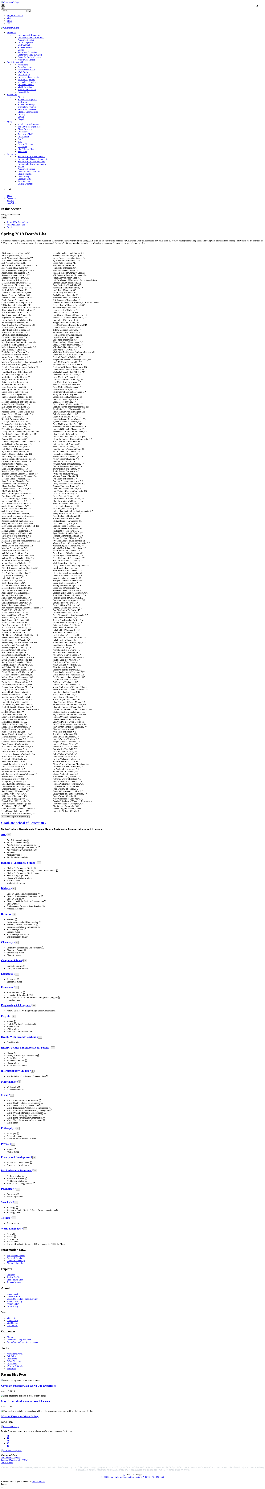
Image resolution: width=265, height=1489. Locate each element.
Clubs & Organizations (28, 112)
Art (3, 834)
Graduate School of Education (31, 37)
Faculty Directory (25, 144)
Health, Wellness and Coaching (19, 1036)
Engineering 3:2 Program (16, 1005)
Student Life (23, 102)
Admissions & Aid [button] (15, 62)
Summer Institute (25, 47)
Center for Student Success (29, 57)
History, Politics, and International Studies (25, 1047)
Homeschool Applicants (28, 77)
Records (10, 200)
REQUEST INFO (15, 15)
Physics (5, 1143)
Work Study (23, 72)
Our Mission (23, 132)
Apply (9, 20)
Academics (11, 198)
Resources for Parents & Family (31, 161)
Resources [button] (11, 154)
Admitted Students (26, 84)
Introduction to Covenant (28, 124)
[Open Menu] (3, 5)
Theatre (6, 1217)
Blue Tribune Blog (26, 149)
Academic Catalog (26, 40)
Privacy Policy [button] (38, 1481)
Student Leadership (26, 104)
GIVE (9, 23)
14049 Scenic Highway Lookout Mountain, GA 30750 (14, 1458)
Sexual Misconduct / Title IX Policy (22, 1299)
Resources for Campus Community (33, 159)
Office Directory (14, 1361)
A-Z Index (11, 1356)
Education (7, 987)
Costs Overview (25, 67)
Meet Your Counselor (27, 89)
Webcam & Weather (15, 1366)
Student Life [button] (12, 94)
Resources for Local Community (32, 164)
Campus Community (16, 1260)
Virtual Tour (12, 1318)
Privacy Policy (13, 1304)
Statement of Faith (26, 134)
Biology (5, 888)
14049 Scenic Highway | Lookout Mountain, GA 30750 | (126, 1477)
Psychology (8, 1188)
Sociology (7, 1202)
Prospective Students (16, 1255)
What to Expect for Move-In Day (20, 1416)
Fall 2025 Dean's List (16, 225)
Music (5, 1094)
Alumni (21, 166)
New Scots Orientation (28, 109)
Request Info (23, 92)
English (5, 1016)
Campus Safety (24, 179)
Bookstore (11, 1368)
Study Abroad (24, 45)
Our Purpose (23, 136)
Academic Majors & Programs (14, 817)
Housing (21, 114)
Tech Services (24, 181)
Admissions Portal (14, 1354)
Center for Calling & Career (30, 55)
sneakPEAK (12, 1325)
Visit (9, 18)
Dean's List (11, 203)
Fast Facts (22, 139)
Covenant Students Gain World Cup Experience (28, 1385)
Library (21, 50)
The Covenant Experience (29, 127)
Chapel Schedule (25, 174)
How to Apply (24, 74)
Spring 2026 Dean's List (17, 222)
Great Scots (12, 1359)
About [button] (9, 122)
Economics (7, 973)
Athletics (21, 97)
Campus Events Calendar (29, 171)
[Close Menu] (3, 7)
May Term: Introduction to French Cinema (25, 1401)
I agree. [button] (4, 1484)
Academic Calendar (26, 60)
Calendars (11, 1275)
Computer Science (11, 960)
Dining (21, 117)
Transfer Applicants (26, 79)
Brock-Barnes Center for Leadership (22, 1342)
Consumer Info (13, 1296)
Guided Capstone (25, 42)
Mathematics (8, 1081)
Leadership (22, 146)
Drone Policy (12, 1306)
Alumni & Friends (14, 1263)
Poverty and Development (16, 1157)
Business (6, 914)
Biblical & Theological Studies (18, 862)
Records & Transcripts (27, 52)
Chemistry (7, 942)
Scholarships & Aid (26, 69)
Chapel (21, 119)
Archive (10, 227)
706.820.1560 (7, 1462)
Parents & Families (15, 1258)
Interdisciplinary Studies (15, 1070)
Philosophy (7, 1128)
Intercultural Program (27, 107)
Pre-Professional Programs (16, 1170)
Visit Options (12, 1323)
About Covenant (25, 129)
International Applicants (28, 82)
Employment (12, 1294)
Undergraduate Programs (28, 35)
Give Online (12, 1363)
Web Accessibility (14, 1301)
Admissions (23, 65)
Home (9, 195)
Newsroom (22, 151)
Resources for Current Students (31, 156)
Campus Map (23, 176)
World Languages (11, 1228)
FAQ (20, 141)
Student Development (27, 99)
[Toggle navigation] (4, 217)
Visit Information (25, 87)
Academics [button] (11, 32)
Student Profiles (13, 1277)
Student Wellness (25, 184)
